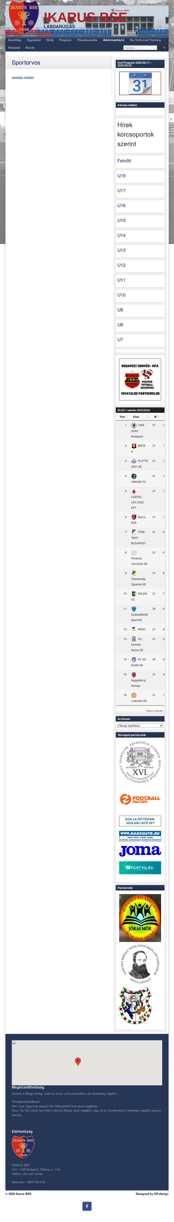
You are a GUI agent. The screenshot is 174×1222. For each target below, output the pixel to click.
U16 (121, 205)
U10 (121, 294)
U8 (120, 324)
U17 (121, 190)
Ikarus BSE (85, 17)
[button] (78, 1062)
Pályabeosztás (87, 40)
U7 (120, 339)
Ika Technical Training (145, 40)
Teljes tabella (154, 711)
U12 (121, 265)
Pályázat (14, 47)
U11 (121, 279)
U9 (120, 309)
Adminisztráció (113, 40)
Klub (136, 417)
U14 (121, 235)
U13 (121, 250)
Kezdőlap (14, 40)
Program (65, 40)
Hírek (50, 40)
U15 (121, 220)
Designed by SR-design (152, 1194)
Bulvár (30, 47)
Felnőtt (124, 160)
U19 (121, 175)
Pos (122, 417)
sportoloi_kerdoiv (23, 77)
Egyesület (34, 40)
